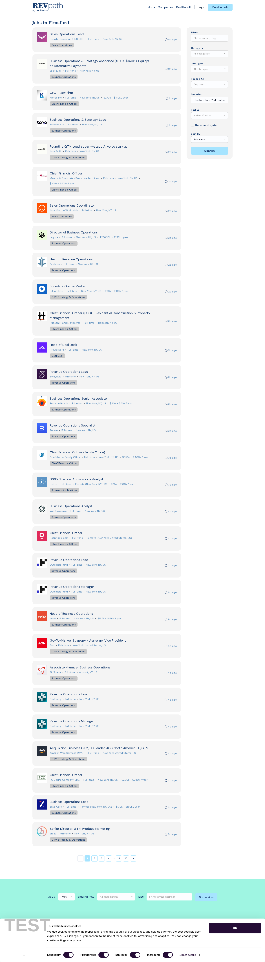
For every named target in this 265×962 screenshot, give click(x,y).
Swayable (55, 376)
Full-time (93, 39)
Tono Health (57, 124)
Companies (165, 7)
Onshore (55, 264)
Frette (53, 484)
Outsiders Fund (59, 564)
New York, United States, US (89, 645)
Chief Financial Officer (64, 103)
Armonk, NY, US (88, 672)
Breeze (54, 430)
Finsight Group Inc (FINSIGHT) (67, 39)
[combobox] (209, 53)
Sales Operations (62, 45)
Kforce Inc (56, 97)
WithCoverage (58, 511)
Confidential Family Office (65, 457)
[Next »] (133, 858)
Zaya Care (56, 806)
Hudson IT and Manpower (65, 322)
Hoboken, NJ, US (107, 322)
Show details (188, 954)
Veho (53, 618)
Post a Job (220, 7)
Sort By (195, 133)
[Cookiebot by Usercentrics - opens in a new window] (23, 955)
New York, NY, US (113, 39)
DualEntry (55, 699)
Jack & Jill (55, 70)
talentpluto (56, 291)
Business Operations (64, 76)
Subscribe (206, 897)
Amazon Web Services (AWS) (67, 753)
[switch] (103, 955)
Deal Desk (57, 355)
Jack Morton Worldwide (64, 210)
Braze (53, 833)
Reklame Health (59, 403)
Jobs (151, 7)
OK (235, 928)
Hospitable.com (59, 537)
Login (201, 7)
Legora (54, 237)
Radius (195, 109)
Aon (52, 645)
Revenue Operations (64, 270)
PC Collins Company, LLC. (65, 779)
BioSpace (55, 672)
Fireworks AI (57, 349)
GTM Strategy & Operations (68, 157)
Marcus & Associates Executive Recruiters (75, 178)
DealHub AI (183, 7)
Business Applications (64, 490)
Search (209, 151)
